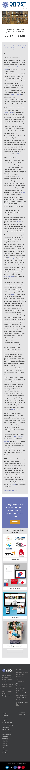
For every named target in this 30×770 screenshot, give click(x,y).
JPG (19, 176)
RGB (16, 158)
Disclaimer (6, 748)
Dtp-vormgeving (8, 725)
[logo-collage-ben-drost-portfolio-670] (15, 535)
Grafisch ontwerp (8, 722)
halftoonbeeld (8, 112)
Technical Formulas (15, 94)
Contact (5, 752)
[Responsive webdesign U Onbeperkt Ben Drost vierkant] (15, 592)
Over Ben (6, 741)
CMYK (6, 69)
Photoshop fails (9, 276)
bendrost (24, 695)
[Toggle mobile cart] (23, 8)
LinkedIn (20, 436)
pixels (12, 294)
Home (5, 713)
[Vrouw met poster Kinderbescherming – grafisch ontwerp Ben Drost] (15, 621)
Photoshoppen (12, 258)
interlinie (18, 222)
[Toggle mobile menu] (27, 8)
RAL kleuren (10, 67)
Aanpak (5, 718)
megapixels (14, 409)
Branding (6, 729)
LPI (18, 154)
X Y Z (15, 49)
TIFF (23, 176)
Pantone (19, 67)
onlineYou (24, 693)
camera (22, 192)
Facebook (15, 436)
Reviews (5, 743)
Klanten (5, 745)
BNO (17, 683)
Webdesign (6, 727)
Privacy (5, 750)
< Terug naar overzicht (10, 490)
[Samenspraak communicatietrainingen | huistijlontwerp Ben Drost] (15, 563)
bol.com (6, 441)
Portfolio (5, 715)
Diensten (5, 720)
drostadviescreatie (22, 702)
